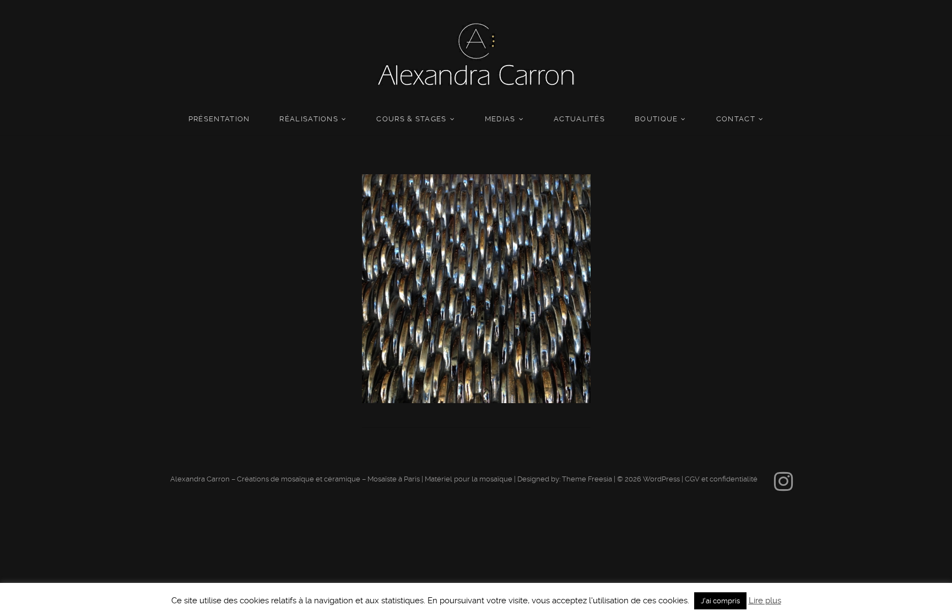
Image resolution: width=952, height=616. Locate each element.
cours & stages (411, 119)
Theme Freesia (587, 479)
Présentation (219, 119)
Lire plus (765, 601)
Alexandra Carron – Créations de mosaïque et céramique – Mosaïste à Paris (295, 479)
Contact (735, 119)
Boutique (656, 119)
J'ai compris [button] (720, 601)
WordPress (661, 479)
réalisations (308, 119)
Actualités (579, 119)
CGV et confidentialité (721, 479)
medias (500, 119)
